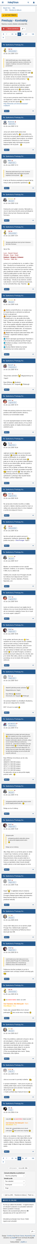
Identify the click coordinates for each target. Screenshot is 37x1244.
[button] (3, 34)
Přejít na (30, 1195)
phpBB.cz (24, 1242)
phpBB (14, 1238)
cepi (9, 49)
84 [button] (16, 34)
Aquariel (27, 1236)
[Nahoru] (33, 111)
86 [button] (23, 34)
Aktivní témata (10, 15)
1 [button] (6, 34)
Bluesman (11, 122)
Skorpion (11, 199)
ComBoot (10, 1236)
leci (9, 443)
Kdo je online (11, 1200)
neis (9, 1108)
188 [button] (33, 34)
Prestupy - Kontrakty (14, 20)
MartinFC (11, 365)
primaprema (12, 723)
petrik (10, 1069)
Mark (9, 160)
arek (33, 1236)
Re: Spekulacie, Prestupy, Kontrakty (15, 45)
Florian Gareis (19, 1236)
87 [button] (26, 34)
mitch (10, 400)
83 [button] (12, 34)
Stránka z (23, 1168)
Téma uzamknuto (13, 29)
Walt (9, 915)
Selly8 (10, 629)
